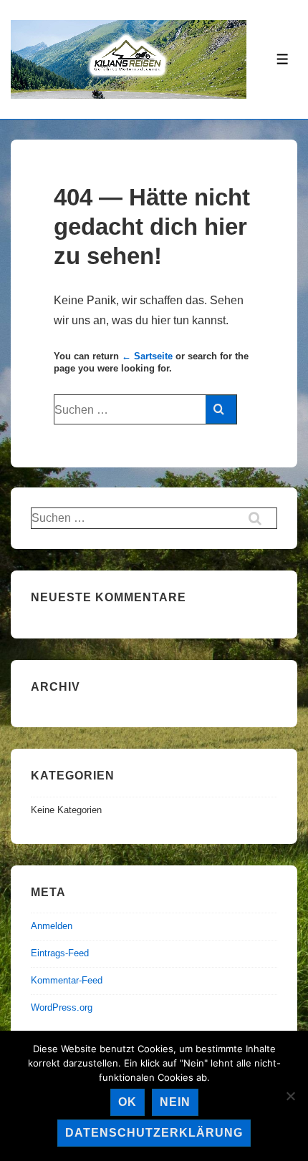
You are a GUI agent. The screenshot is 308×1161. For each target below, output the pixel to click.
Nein (175, 1102)
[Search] (221, 409)
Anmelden (51, 925)
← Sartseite (147, 356)
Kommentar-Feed (66, 980)
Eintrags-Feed (60, 953)
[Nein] (290, 1096)
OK (127, 1102)
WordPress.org (61, 1007)
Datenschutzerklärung (154, 1133)
